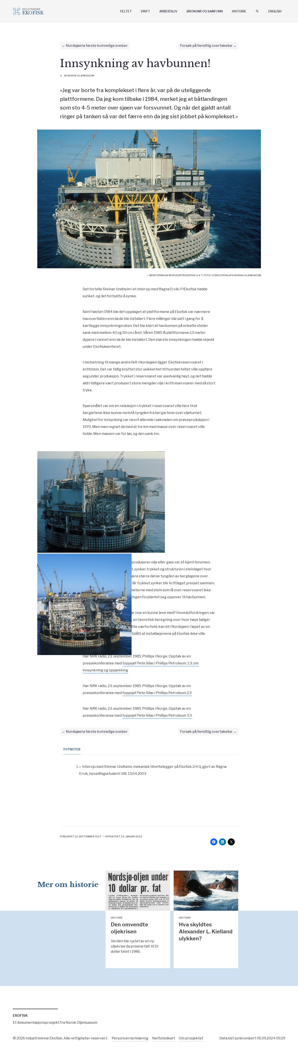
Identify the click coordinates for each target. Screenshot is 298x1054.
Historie (239, 11)
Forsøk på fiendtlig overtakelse (206, 46)
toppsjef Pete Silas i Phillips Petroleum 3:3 (157, 715)
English (274, 11)
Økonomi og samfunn (205, 11)
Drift (145, 11)
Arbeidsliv (168, 11)
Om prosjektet (191, 1038)
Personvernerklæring (130, 1038)
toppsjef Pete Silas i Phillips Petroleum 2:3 (157, 693)
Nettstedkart (163, 1038)
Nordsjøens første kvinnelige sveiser (97, 46)
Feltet (126, 11)
